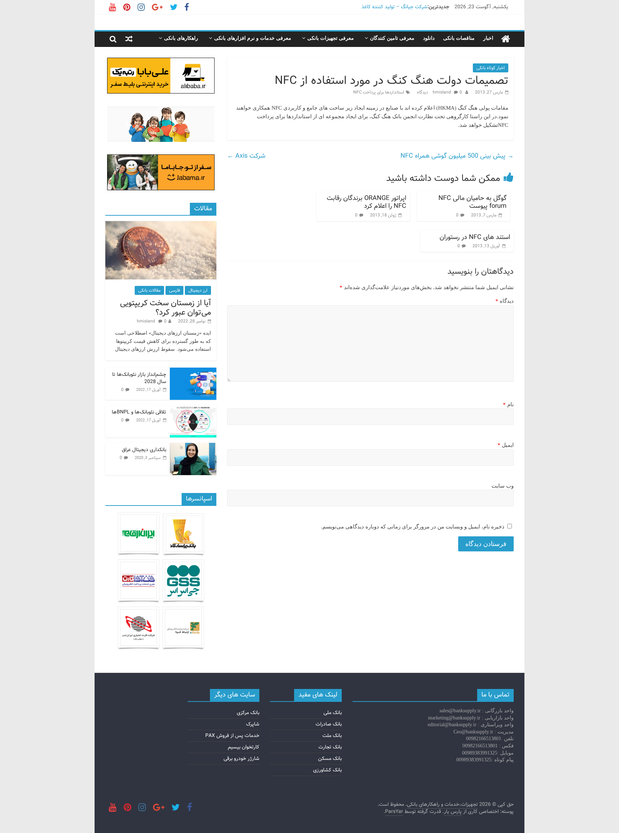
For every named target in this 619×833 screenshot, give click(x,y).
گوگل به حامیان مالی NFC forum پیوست (472, 202)
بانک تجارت (330, 747)
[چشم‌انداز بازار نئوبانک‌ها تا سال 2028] (193, 371)
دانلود (429, 38)
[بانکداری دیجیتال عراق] (193, 447)
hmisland (442, 92)
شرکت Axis (246, 156)
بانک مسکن (330, 758)
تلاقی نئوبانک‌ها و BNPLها (139, 412)
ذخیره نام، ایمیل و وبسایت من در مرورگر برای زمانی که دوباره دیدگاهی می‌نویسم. (412, 527)
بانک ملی (332, 713)
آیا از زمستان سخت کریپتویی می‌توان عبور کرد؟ (165, 308)
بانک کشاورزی (327, 770)
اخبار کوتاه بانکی (490, 67)
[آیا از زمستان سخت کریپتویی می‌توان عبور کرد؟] (160, 225)
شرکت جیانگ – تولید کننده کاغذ (394, 7)
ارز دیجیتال (197, 290)
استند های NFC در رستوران (475, 237)
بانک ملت (332, 735)
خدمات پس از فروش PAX (232, 735)
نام (508, 404)
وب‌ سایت (502, 486)
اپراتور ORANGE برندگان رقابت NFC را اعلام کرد (366, 202)
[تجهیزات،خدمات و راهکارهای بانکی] (506, 39)
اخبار (488, 38)
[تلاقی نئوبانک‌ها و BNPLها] (193, 409)
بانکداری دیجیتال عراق (144, 450)
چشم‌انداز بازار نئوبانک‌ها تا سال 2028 (139, 378)
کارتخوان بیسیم (243, 747)
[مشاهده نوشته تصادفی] (129, 39)
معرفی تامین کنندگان (392, 38)
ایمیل (506, 445)
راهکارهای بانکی (181, 38)
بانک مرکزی (248, 713)
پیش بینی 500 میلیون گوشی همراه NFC (457, 156)
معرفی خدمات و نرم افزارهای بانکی (252, 38)
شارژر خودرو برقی (241, 758)
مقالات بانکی (149, 290)
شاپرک (252, 724)
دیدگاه (504, 301)
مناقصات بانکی (459, 38)
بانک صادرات (329, 724)
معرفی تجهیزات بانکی (330, 38)
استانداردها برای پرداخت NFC (378, 92)
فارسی (174, 290)
